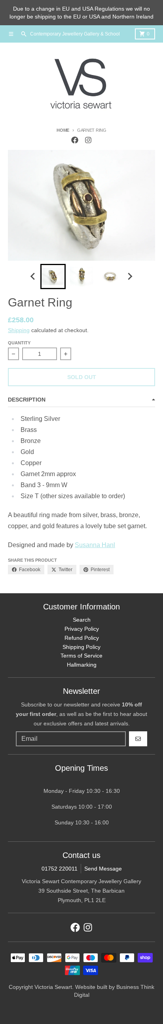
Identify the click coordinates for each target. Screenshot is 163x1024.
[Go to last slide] (33, 276)
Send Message (103, 868)
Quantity (19, 342)
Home (63, 130)
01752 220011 (60, 868)
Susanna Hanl (95, 545)
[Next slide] (129, 276)
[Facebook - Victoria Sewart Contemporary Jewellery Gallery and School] (75, 140)
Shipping (19, 330)
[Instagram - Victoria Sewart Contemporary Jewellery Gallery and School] (88, 140)
